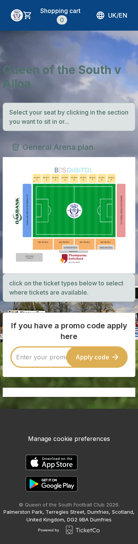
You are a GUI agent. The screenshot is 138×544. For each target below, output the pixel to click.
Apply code (92, 357)
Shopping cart (60, 15)
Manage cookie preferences (69, 438)
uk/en (117, 15)
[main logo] (17, 15)
